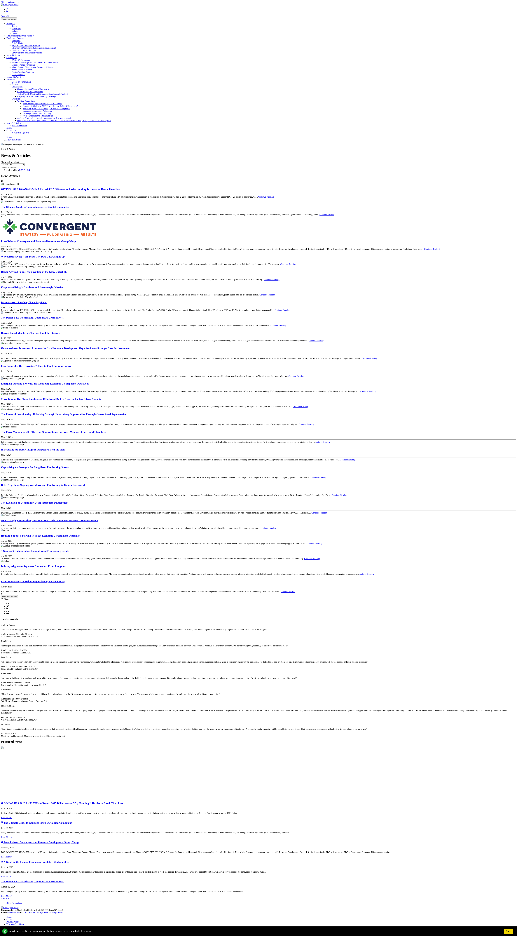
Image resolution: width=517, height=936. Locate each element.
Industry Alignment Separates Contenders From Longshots (33, 566)
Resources (10, 79)
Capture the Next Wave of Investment (33, 89)
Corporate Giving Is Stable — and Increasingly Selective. (32, 287)
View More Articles (9, 597)
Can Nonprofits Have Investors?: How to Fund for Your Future (36, 366)
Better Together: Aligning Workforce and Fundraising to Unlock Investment (43, 485)
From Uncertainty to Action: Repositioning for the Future (32, 581)
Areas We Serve (13, 55)
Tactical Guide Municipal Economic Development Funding (42, 94)
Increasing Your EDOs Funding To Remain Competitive (46, 108)
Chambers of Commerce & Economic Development (34, 48)
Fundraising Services (15, 38)
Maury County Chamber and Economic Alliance (32, 67)
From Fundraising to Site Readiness (38, 116)
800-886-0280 (13, 912)
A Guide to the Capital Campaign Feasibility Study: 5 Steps (36, 862)
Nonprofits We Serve (15, 77)
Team (14, 26)
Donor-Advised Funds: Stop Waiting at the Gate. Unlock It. (34, 271)
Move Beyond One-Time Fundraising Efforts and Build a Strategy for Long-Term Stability (51, 399)
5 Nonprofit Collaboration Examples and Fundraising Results (35, 551)
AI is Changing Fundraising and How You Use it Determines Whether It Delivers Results (49, 520)
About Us (10, 23)
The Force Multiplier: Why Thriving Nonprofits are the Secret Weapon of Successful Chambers (53, 432)
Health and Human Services (24, 50)
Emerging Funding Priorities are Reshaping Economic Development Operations (45, 383)
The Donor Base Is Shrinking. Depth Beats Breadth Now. (32, 317)
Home (9, 917)
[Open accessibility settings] (5, 931)
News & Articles (13, 123)
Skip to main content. (10, 2)
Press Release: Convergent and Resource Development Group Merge (38, 241)
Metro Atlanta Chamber (22, 70)
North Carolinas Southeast (23, 72)
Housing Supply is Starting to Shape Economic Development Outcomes (40, 535)
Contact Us (11, 130)
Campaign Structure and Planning (37, 113)
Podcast (15, 84)
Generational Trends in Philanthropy (38, 111)
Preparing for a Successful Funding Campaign (36, 96)
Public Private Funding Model (30, 91)
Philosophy (16, 28)
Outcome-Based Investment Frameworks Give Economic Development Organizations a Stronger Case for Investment (65, 348)
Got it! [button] (508, 931)
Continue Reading (266, 197)
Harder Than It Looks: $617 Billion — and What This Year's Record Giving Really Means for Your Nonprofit (64, 120)
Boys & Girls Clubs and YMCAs (26, 45)
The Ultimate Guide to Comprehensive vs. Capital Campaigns (35, 207)
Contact (9, 919)
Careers (15, 33)
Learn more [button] (86, 931)
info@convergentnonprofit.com (50, 912)
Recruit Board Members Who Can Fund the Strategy (30, 333)
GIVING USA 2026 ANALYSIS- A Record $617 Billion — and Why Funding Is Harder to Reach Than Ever (61, 189)
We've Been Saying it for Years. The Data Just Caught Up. (33, 256)
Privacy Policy (12, 922)
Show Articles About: (10, 162)
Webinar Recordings (26, 101)
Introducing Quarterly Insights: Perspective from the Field (33, 449)
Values (15, 31)
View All (5, 898)
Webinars (16, 99)
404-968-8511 (31, 912)
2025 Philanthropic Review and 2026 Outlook (42, 103)
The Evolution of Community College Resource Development (34, 502)
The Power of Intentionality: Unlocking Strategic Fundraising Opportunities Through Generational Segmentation (64, 414)
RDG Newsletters (19, 125)
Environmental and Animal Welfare (27, 53)
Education (16, 40)
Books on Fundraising (21, 82)
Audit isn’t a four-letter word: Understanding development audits (44, 118)
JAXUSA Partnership (21, 60)
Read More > (6, 817)
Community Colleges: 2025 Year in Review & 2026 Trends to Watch (52, 106)
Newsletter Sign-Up (20, 133)
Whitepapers (17, 87)
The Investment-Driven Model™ (20, 36)
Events (9, 128)
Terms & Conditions (15, 924)
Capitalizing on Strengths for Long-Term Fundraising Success (35, 467)
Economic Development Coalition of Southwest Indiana (35, 62)
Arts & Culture (18, 43)
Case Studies (11, 57)
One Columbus (18, 74)
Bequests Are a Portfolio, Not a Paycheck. (24, 302)
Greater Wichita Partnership (23, 65)
